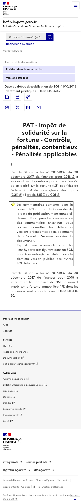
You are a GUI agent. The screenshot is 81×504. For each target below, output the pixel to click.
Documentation (11, 358)
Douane (7, 397)
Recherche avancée (20, 44)
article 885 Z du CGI (41, 194)
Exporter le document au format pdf (7, 97)
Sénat (6, 421)
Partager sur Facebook (7, 107)
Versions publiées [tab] (17, 78)
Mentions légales (45, 480)
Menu (75, 5)
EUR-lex (7, 403)
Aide (5, 324)
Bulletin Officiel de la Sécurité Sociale (23, 385)
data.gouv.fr (42, 470)
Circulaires (9, 391)
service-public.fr (37, 462)
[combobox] (26, 37)
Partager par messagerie (38, 107)
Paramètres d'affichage (50, 487)
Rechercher (49, 37)
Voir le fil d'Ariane (12, 51)
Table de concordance (15, 352)
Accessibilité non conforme (18, 480)
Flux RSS (7, 346)
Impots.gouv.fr (11, 415)
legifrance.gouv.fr (15, 470)
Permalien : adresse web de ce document (28, 97)
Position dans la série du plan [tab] (24, 69)
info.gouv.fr (11, 462)
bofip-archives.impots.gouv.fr (19, 364)
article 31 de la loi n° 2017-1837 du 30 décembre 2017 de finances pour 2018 (44, 174)
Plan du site (63, 480)
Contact (7, 330)
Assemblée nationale (14, 379)
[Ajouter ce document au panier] (17, 97)
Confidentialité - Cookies (17, 487)
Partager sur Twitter (17, 107)
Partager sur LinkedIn (28, 107)
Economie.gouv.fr (12, 409)
